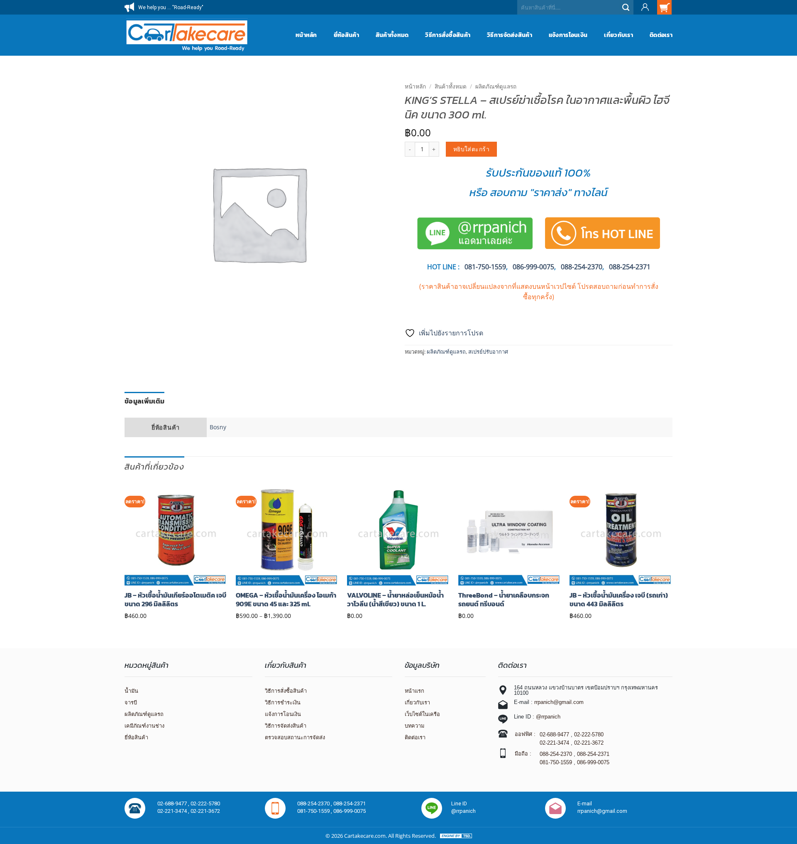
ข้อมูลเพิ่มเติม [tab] (144, 401)
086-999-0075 (533, 266)
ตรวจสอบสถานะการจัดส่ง (295, 737)
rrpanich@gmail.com (559, 702)
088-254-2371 (629, 266)
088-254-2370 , (315, 803)
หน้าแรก (414, 691)
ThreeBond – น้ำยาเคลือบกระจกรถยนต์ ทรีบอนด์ (503, 599)
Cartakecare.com (365, 835)
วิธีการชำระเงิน (283, 702)
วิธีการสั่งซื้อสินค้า (447, 34)
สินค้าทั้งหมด (392, 34)
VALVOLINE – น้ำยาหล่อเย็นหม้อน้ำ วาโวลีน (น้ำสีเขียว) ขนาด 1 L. (395, 599)
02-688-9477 (554, 734)
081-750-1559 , (315, 811)
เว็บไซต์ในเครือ (422, 714)
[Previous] (125, 553)
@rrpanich (548, 717)
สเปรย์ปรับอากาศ (488, 351)
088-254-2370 (581, 266)
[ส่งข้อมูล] (626, 7)
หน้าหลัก (306, 34)
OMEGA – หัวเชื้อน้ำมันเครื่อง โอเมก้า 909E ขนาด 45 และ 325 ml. (286, 599)
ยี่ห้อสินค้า (346, 34)
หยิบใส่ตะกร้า (471, 149)
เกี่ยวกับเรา (618, 34)
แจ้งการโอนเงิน (568, 34)
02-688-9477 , (174, 803)
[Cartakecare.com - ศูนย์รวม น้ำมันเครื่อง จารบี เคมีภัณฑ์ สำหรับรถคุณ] (187, 35)
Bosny (218, 427)
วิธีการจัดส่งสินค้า (509, 34)
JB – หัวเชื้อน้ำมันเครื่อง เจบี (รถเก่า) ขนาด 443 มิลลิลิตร (619, 599)
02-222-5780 (589, 734)
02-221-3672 (589, 743)
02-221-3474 (554, 743)
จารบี (131, 702)
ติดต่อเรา (661, 34)
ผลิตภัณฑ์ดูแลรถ (495, 86)
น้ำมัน (131, 691)
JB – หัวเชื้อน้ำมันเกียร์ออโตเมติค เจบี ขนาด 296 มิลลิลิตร (175, 599)
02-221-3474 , (174, 811)
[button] (644, 7)
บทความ (414, 726)
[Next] (672, 553)
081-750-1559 (556, 762)
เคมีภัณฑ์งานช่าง (144, 726)
